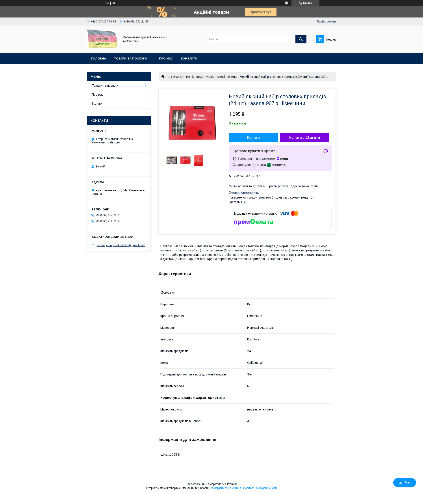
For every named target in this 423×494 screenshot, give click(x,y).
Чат (408, 482)
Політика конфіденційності (260, 488)
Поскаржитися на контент (225, 488)
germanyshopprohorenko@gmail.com (120, 245)
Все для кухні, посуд (188, 76)
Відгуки (97, 103)
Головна (98, 58)
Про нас (166, 58)
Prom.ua (232, 484)
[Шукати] (300, 39)
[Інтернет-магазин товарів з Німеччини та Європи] (102, 47)
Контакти (189, 58)
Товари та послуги (130, 58)
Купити (253, 137)
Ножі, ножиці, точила (221, 76)
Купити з (296, 137)
